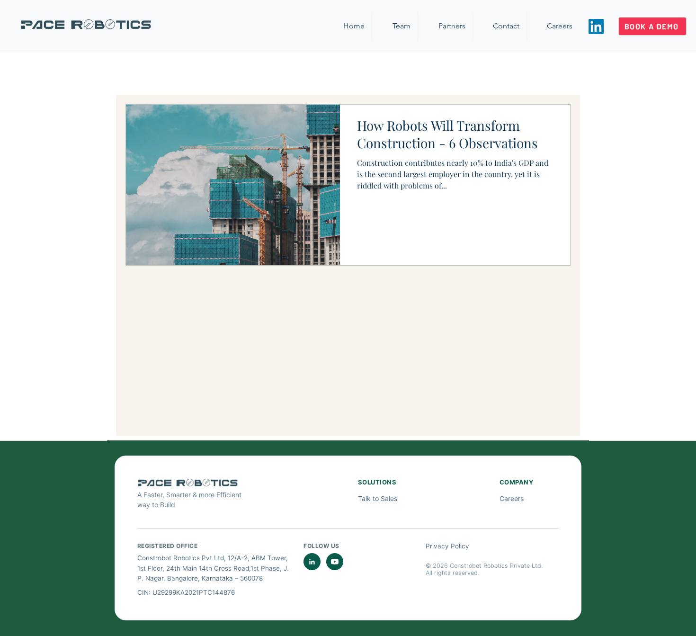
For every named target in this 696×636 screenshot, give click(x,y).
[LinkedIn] (596, 26)
